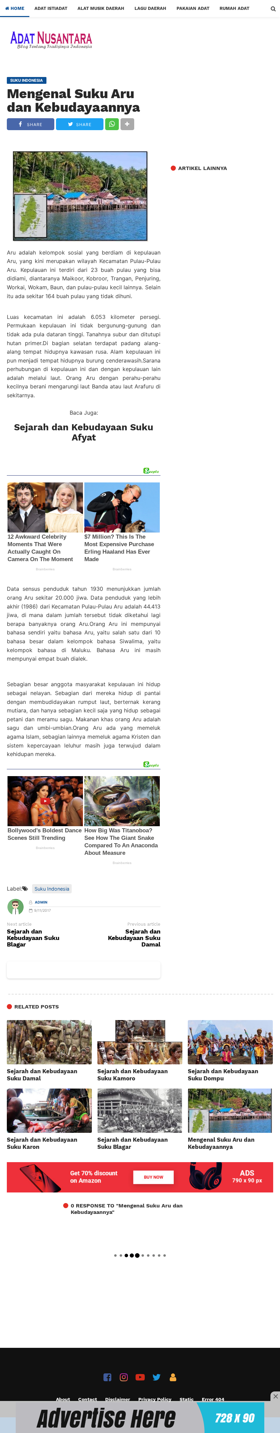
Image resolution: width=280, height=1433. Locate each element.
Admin (41, 902)
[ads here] (140, 1417)
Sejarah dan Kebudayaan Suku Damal (134, 938)
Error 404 (213, 1399)
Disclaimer (117, 1399)
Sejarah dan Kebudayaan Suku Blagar (33, 938)
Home (16, 8)
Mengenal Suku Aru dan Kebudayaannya (73, 100)
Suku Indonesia (51, 889)
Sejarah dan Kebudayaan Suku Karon (42, 1143)
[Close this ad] (275, 1396)
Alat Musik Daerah (101, 8)
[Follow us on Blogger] (173, 1377)
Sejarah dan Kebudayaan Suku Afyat (83, 432)
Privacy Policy (154, 1399)
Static (187, 1399)
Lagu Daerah (150, 8)
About (63, 1399)
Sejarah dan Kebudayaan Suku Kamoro (132, 1074)
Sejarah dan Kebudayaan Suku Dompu (223, 1074)
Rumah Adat (234, 8)
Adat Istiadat (50, 8)
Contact (87, 1399)
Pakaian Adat (193, 8)
